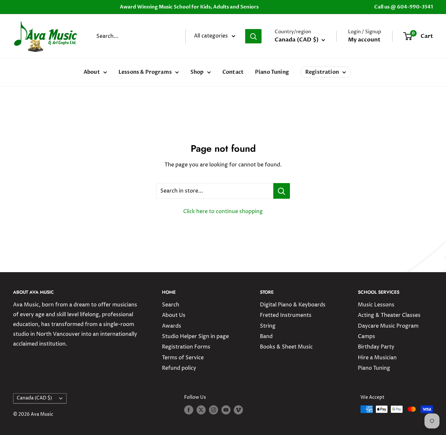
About (92, 72)
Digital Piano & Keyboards (293, 304)
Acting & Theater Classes (389, 315)
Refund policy (179, 368)
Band (266, 336)
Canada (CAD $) (34, 398)
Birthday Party (376, 346)
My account (364, 39)
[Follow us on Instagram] (213, 409)
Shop (197, 72)
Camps (366, 336)
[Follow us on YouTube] (226, 409)
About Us (173, 315)
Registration (322, 72)
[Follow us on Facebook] (188, 409)
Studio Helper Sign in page (195, 336)
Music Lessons (376, 304)
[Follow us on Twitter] (201, 409)
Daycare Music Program (388, 326)
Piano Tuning (272, 72)
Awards (171, 326)
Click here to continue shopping (223, 211)
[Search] (253, 36)
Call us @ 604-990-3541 (403, 7)
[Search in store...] (281, 191)
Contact (233, 72)
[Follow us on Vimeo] (238, 409)
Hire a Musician (377, 357)
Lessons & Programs (145, 72)
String (268, 326)
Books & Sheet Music (286, 346)
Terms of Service (183, 357)
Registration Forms (186, 346)
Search (170, 304)
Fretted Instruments (285, 315)
